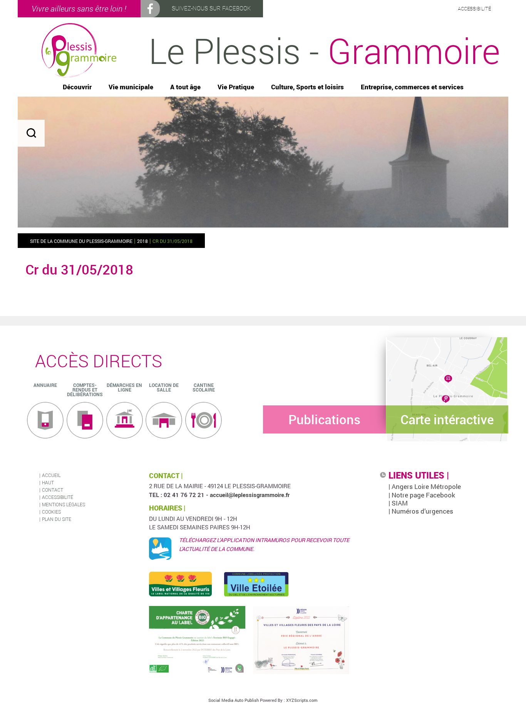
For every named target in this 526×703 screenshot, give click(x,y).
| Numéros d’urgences (421, 511)
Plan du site (56, 519)
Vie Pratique (236, 87)
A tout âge (185, 87)
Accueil (51, 475)
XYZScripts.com (302, 700)
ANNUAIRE (45, 385)
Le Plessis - (324, 50)
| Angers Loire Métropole (425, 486)
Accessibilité (57, 497)
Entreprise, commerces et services (412, 87)
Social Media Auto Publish (233, 700)
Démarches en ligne (124, 387)
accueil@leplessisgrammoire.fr (250, 495)
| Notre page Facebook (422, 495)
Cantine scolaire (204, 387)
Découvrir (77, 87)
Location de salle (164, 387)
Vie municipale (131, 87)
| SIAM (398, 503)
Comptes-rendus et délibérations (85, 389)
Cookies (51, 512)
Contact (52, 490)
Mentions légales (63, 504)
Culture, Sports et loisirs (307, 87)
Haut (48, 482)
